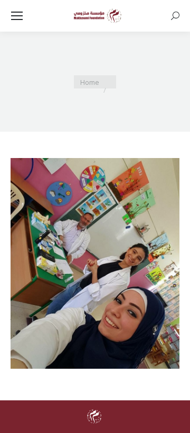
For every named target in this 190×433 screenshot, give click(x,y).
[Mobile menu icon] (17, 15)
